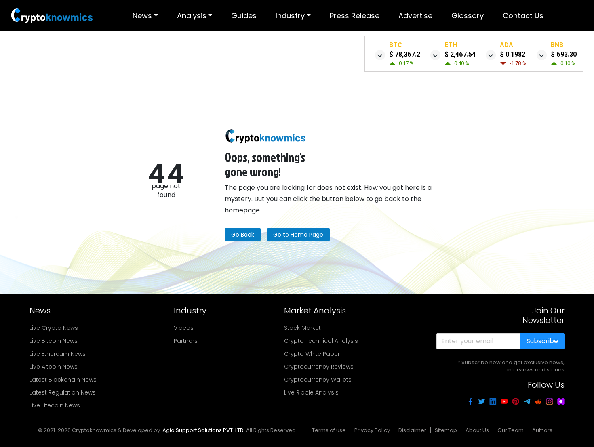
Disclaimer (412, 430)
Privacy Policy (372, 430)
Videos (184, 328)
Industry (290, 15)
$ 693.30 (564, 54)
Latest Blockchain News (63, 380)
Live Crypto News (53, 328)
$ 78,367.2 (404, 54)
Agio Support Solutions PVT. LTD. (203, 430)
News (142, 15)
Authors (542, 430)
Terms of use (329, 430)
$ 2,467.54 (460, 54)
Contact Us (523, 15)
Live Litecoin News (54, 405)
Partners (186, 341)
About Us (477, 430)
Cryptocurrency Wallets (318, 380)
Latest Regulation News (62, 392)
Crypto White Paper (312, 354)
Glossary (467, 15)
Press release (354, 15)
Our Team (510, 430)
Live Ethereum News (57, 354)
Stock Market (302, 328)
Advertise (415, 15)
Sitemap (446, 430)
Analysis (191, 15)
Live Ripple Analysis (311, 392)
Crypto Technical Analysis (321, 341)
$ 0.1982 (512, 54)
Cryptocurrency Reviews (319, 367)
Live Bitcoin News (53, 341)
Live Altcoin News (53, 367)
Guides (244, 15)
